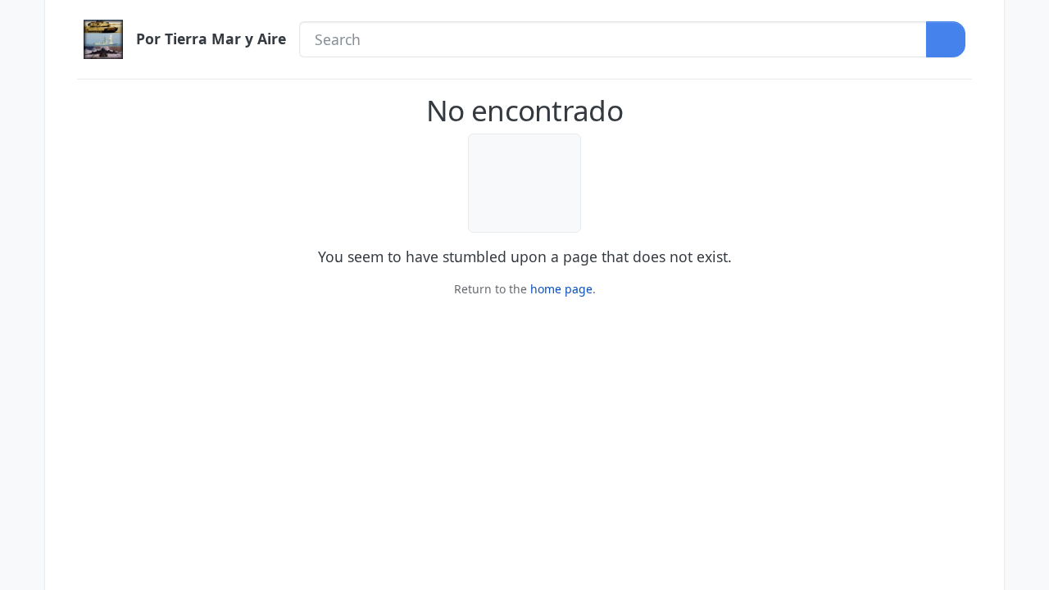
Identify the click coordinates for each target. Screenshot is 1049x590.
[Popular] (22, 90)
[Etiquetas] (22, 124)
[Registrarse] (1026, 55)
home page (561, 289)
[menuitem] (1026, 20)
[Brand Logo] (103, 39)
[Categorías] (22, 20)
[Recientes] (22, 55)
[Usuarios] (22, 160)
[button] (22, 535)
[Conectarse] (1026, 20)
